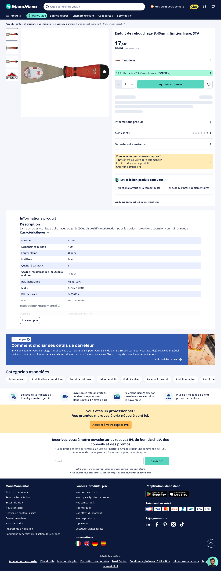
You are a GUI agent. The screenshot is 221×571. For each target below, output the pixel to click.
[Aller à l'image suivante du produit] (102, 73)
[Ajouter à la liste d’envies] (209, 84)
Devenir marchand (16, 518)
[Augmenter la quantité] (132, 84)
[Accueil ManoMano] (21, 6)
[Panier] (213, 6)
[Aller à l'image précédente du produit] (27, 73)
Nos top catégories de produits (93, 497)
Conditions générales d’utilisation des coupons (33, 534)
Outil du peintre (47, 23)
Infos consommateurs (186, 561)
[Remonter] (211, 543)
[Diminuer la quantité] (118, 84)
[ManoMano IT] (78, 543)
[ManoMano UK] (86, 543)
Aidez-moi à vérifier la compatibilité (139, 188)
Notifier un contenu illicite (21, 513)
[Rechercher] (47, 6)
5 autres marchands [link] (149, 201)
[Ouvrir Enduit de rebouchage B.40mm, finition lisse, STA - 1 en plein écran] (65, 72)
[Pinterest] (165, 524)
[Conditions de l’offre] (210, 73)
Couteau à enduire (66, 23)
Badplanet (131, 201)
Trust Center (119, 561)
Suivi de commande (17, 492)
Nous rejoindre (14, 523)
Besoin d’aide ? (14, 502)
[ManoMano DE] (95, 543)
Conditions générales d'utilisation (150, 561)
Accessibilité (110, 566)
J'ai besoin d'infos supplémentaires (188, 188)
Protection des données (94, 561)
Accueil (9, 23)
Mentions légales (67, 561)
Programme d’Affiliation (19, 528)
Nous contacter (14, 507)
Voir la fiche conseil (166, 359)
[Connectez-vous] (204, 6)
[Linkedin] (148, 524)
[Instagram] (173, 524)
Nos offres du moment (88, 513)
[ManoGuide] (212, 562)
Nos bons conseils (86, 492)
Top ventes (81, 523)
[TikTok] (182, 524)
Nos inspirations (85, 518)
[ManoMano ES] (103, 543)
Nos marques (83, 507)
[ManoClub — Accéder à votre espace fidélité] (194, 6)
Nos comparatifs (85, 502)
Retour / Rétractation (18, 497)
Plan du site (47, 561)
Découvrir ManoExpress (89, 528)
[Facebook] (157, 524)
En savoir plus (144, 472)
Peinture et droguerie (26, 23)
